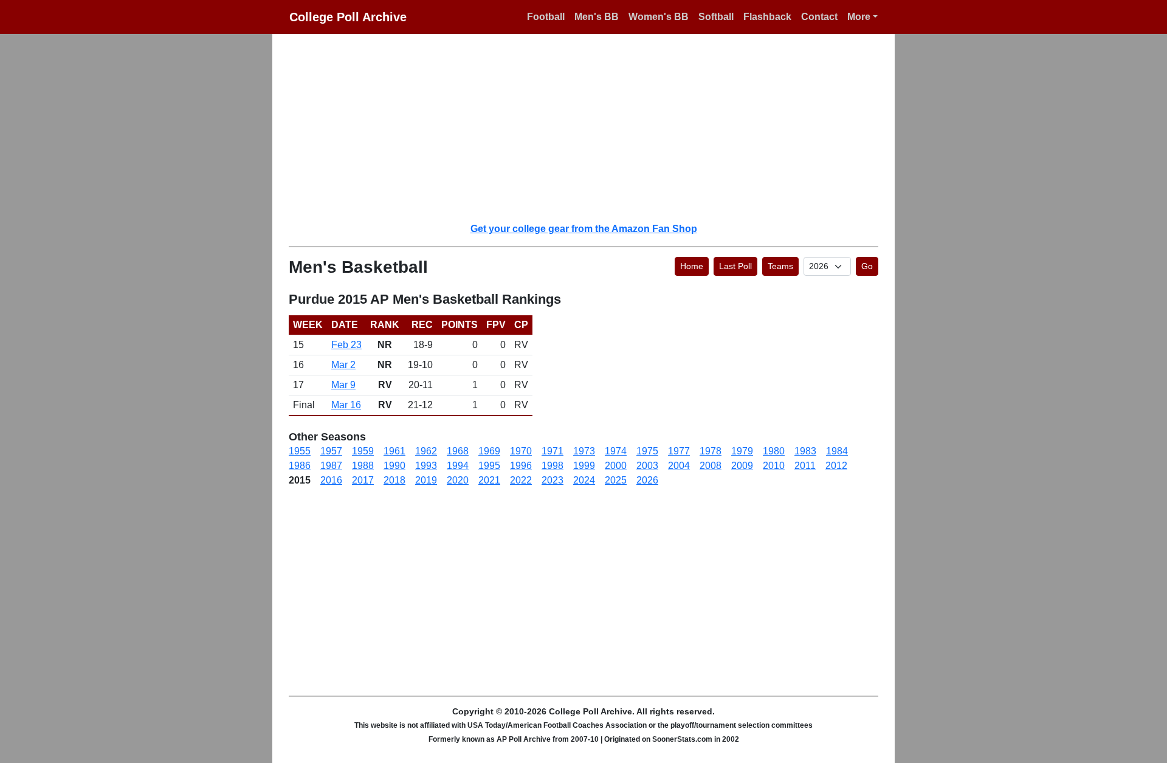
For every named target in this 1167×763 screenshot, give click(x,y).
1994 (458, 465)
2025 (616, 480)
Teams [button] (780, 266)
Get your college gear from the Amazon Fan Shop (583, 229)
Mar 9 (343, 385)
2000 (616, 465)
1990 (394, 465)
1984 (837, 451)
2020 (458, 480)
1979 (742, 451)
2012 (836, 465)
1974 (616, 451)
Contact (819, 17)
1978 (710, 451)
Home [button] (691, 266)
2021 (489, 480)
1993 (426, 465)
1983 (805, 451)
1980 (774, 451)
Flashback (767, 17)
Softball (716, 17)
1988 (363, 465)
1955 (300, 451)
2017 (363, 480)
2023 (552, 480)
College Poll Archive (348, 17)
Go (867, 266)
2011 (805, 465)
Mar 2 (343, 365)
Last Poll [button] (735, 266)
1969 (489, 451)
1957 (331, 451)
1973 (584, 451)
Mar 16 (346, 405)
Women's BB (658, 17)
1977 (679, 451)
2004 (679, 465)
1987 (331, 465)
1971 (552, 451)
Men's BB (596, 17)
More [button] (858, 17)
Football (546, 17)
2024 (584, 480)
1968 (458, 451)
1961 (394, 451)
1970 (521, 451)
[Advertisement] (591, 128)
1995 (489, 465)
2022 (521, 480)
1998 (552, 465)
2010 (774, 465)
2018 (394, 480)
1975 (647, 451)
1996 (521, 465)
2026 (647, 480)
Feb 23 (346, 345)
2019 (426, 480)
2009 (742, 465)
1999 (584, 465)
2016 (331, 480)
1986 (300, 465)
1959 (363, 451)
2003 (647, 465)
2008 (710, 465)
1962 (426, 451)
